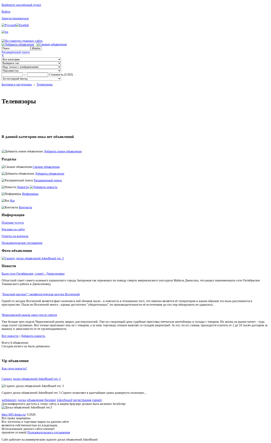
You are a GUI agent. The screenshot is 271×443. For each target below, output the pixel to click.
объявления (35, 400)
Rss (12, 200)
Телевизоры (45, 84)
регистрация (82, 400)
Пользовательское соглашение (22, 243)
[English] (22, 25)
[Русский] (9, 25)
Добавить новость (33, 336)
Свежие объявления (46, 167)
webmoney (9, 400)
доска (22, 400)
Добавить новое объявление (63, 151)
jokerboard (64, 400)
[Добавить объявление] (18, 44)
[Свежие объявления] (52, 44)
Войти (6, 11)
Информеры (30, 193)
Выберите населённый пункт (21, 5)
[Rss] (5, 32)
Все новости (10, 336)
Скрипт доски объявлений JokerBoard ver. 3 (31, 378)
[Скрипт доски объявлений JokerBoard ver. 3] (33, 258)
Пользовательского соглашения (48, 432)
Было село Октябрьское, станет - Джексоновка (33, 273)
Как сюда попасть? (14, 368)
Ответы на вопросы (15, 236)
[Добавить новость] (43, 187)
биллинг (50, 400)
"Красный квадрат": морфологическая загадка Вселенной (41, 294)
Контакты (25, 207)
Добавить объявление (49, 173)
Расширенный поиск (16, 52)
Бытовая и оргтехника (17, 84)
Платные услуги (13, 222)
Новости (23, 187)
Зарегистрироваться (15, 18)
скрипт (97, 400)
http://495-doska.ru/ (14, 414)
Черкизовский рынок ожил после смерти (29, 315)
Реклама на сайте (13, 229)
